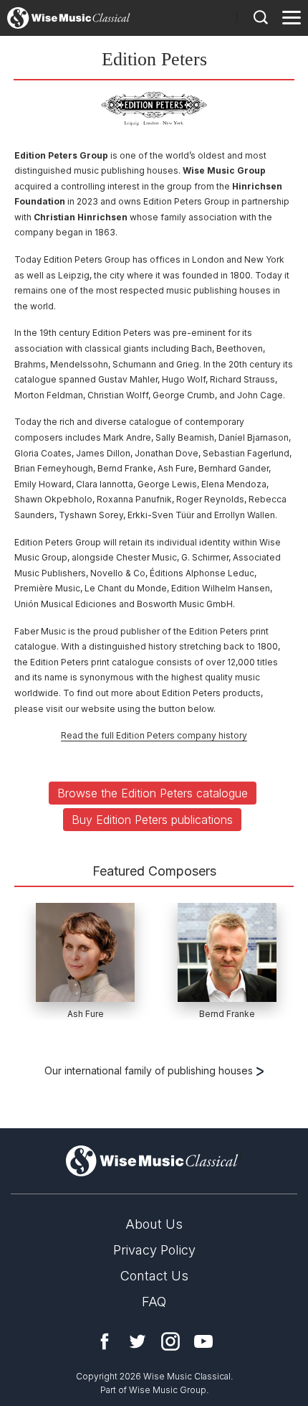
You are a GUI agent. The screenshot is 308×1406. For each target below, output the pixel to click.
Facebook (104, 1341)
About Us (154, 1224)
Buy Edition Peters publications (152, 819)
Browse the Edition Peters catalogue (152, 793)
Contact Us (154, 1275)
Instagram (170, 1341)
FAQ (154, 1301)
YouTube (203, 1341)
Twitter (137, 1341)
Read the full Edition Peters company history (154, 735)
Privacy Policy (154, 1249)
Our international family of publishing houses (150, 1070)
